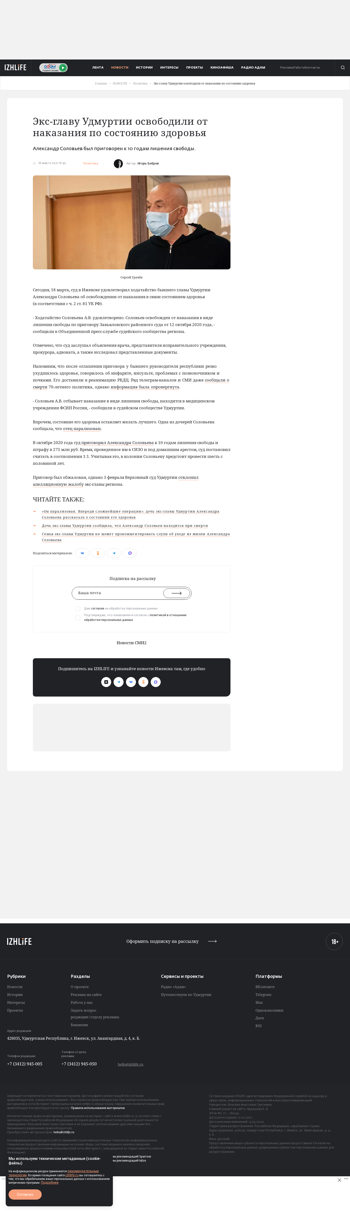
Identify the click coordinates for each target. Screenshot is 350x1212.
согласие (97, 608)
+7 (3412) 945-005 (24, 1064)
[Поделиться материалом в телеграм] (114, 553)
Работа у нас (82, 1002)
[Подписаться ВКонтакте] (131, 682)
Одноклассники (269, 1010)
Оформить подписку (162, 941)
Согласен (25, 1194)
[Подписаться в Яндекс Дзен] (106, 682)
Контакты (312, 67)
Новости (14, 986)
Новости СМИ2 (132, 642)
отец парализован (82, 428)
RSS (258, 1025)
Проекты (15, 1010)
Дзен (259, 1017)
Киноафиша (222, 67)
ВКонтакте (265, 986)
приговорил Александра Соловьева (117, 442)
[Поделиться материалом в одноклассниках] (98, 553)
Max (259, 1002)
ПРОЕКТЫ (194, 67)
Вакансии (79, 1024)
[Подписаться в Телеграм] (119, 682)
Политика (90, 163)
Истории (15, 994)
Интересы (16, 1002)
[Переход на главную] (15, 67)
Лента (98, 67)
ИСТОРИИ (144, 67)
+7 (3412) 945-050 (79, 1064)
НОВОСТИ (119, 67)
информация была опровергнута (145, 387)
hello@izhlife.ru (130, 1064)
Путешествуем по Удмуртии (186, 994)
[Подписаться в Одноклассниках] (143, 682)
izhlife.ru (72, 1175)
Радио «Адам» (173, 986)
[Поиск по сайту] (342, 67)
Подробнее (50, 1182)
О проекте (80, 986)
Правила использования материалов (98, 1108)
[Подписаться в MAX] (156, 682)
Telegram (263, 994)
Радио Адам (253, 67)
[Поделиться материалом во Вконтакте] (82, 553)
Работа (299, 67)
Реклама (286, 67)
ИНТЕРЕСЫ (169, 67)
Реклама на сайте (86, 994)
